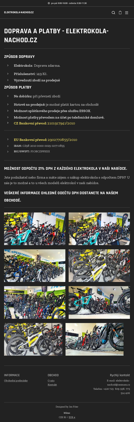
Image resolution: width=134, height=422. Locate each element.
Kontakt (52, 384)
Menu (126, 12)
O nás (51, 380)
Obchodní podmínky (16, 380)
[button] (113, 12)
